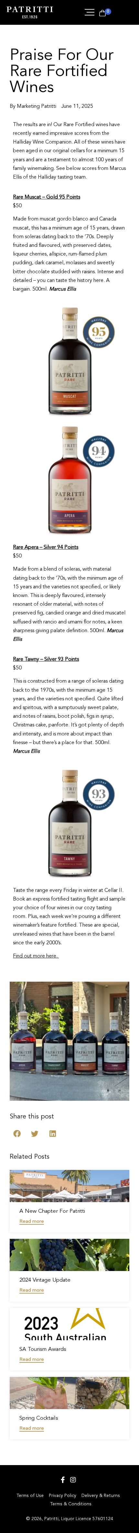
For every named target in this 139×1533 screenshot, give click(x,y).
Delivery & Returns (100, 1495)
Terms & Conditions (70, 1504)
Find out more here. (35, 956)
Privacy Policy (62, 1495)
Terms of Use (30, 1495)
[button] (17, 1133)
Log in (121, 12)
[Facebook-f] (63, 1480)
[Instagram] (73, 1480)
